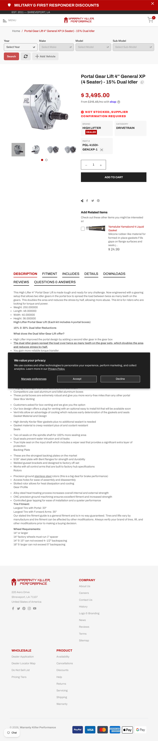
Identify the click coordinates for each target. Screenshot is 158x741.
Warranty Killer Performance (38, 727)
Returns (61, 683)
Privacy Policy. (56, 369)
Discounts (62, 670)
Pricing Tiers (19, 677)
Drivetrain (125, 127)
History (83, 606)
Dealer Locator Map (23, 663)
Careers (84, 593)
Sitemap (84, 640)
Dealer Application (23, 656)
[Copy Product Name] (142, 82)
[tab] (25, 274)
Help (59, 677)
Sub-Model (119, 40)
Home (16, 31)
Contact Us (85, 599)
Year (6, 40)
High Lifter (91, 127)
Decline (120, 378)
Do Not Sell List (21, 670)
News (82, 620)
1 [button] (42, 160)
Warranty (61, 704)
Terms (83, 633)
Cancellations (64, 663)
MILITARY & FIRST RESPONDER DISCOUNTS (56, 5)
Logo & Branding (89, 613)
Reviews (84, 626)
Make (42, 40)
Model (79, 40)
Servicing (62, 690)
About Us (84, 586)
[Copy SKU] (101, 149)
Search (11, 56)
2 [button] (46, 160)
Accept (77, 378)
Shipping (61, 697)
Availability (62, 656)
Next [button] (74, 149)
